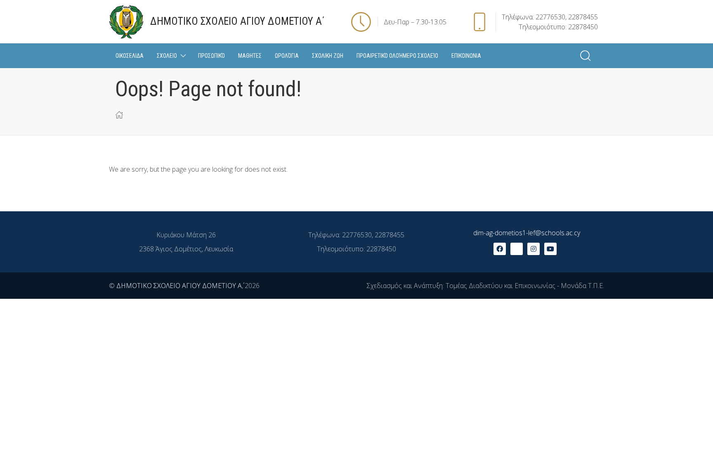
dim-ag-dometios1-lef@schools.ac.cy (526, 232)
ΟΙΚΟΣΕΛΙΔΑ (130, 55)
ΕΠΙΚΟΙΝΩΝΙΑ (466, 55)
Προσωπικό (211, 55)
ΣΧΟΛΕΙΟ (167, 55)
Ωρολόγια (287, 55)
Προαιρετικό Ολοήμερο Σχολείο (397, 55)
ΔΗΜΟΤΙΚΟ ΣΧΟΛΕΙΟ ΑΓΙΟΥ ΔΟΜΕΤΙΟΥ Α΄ (179, 285)
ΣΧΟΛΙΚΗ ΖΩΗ (327, 55)
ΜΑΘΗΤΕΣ (250, 55)
